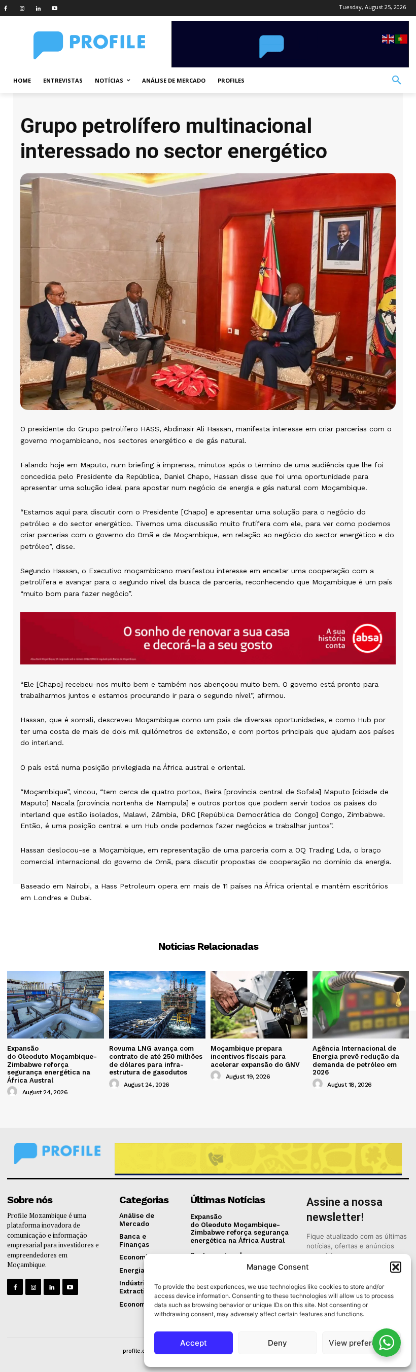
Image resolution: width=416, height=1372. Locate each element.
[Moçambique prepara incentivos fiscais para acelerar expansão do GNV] (259, 1005)
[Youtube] (54, 8)
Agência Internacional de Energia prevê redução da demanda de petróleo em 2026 (356, 1060)
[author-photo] (13, 1091)
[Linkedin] (38, 8)
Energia (208, 915)
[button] (396, 1267)
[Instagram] (21, 8)
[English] (388, 38)
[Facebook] (5, 8)
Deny (277, 1343)
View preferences (361, 1343)
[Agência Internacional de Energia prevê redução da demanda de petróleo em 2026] (361, 1005)
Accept (193, 1343)
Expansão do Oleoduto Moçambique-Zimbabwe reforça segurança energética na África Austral (52, 1064)
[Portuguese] (401, 38)
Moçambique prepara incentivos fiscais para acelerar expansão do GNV (255, 1056)
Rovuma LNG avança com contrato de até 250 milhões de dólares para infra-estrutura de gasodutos (155, 1060)
